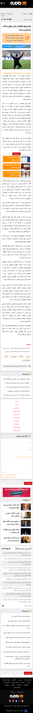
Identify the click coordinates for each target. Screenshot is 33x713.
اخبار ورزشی (16, 411)
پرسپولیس (13, 356)
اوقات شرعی (16, 687)
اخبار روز (16, 408)
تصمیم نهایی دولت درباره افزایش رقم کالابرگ (13, 173)
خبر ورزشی (16, 414)
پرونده (13, 685)
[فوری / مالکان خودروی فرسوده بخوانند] (25, 159)
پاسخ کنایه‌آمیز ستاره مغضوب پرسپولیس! (18, 391)
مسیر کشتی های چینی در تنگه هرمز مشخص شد (16, 652)
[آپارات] (10, 701)
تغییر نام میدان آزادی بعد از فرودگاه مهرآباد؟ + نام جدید (16, 627)
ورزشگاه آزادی (26, 360)
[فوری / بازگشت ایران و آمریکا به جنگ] (26, 515)
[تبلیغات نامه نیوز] (16, 46)
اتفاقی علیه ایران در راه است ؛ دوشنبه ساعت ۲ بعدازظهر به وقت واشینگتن (17, 657)
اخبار (16, 401)
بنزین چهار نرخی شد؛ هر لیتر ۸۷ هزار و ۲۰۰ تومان (12, 166)
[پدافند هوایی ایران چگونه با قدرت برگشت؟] (26, 531)
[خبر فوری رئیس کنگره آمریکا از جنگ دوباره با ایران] (26, 523)
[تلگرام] (4, 19)
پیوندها (7, 685)
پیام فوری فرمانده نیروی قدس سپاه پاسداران (17, 642)
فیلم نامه (19, 685)
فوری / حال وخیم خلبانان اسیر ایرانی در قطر (18, 637)
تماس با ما (20, 692)
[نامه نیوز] (18, 3)
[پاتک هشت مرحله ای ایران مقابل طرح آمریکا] (26, 507)
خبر (16, 405)
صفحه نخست (28, 680)
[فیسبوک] (5, 19)
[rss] (22, 701)
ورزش (29, 682)
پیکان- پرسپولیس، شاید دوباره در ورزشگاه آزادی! (16, 379)
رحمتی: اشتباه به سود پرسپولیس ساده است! (17, 387)
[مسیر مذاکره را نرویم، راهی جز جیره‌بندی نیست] (26, 539)
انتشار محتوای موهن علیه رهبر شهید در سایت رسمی (16, 348)
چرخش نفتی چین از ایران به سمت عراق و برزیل (16, 633)
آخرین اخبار (16, 430)
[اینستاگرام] (19, 701)
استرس (28, 356)
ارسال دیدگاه (9, 476)
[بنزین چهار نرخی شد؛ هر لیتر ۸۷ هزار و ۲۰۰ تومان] (25, 166)
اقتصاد (14, 680)
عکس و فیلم (15, 682)
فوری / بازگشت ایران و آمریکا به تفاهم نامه (18, 647)
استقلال (21, 356)
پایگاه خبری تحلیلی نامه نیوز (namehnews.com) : (17, 73)
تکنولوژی (26, 685)
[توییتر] (7, 19)
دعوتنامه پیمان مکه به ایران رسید (21, 616)
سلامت (23, 682)
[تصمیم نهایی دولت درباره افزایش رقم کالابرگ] (25, 174)
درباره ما (13, 692)
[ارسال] (10, 19)
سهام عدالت (16, 427)
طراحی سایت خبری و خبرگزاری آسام (14, 711)
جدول (6, 356)
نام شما (29, 442)
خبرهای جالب (6, 682)
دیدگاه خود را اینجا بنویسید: (23, 457)
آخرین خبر (16, 417)
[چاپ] (8, 19)
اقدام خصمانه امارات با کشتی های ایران (19, 621)
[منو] (2, 3)
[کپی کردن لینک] (29, 366)
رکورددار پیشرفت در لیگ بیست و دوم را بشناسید (16, 395)
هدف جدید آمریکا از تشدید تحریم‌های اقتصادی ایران (17, 664)
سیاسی (20, 680)
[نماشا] (13, 701)
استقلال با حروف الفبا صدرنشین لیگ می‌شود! (17, 383)
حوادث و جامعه (6, 680)
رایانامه (29, 450)
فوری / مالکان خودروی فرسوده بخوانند (14, 158)
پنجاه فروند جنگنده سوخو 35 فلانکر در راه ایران (17, 351)
